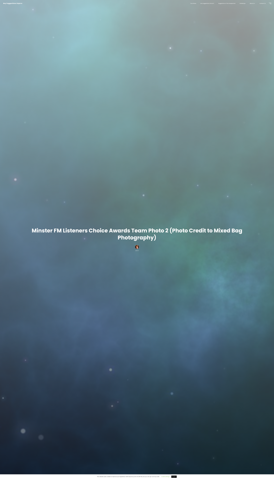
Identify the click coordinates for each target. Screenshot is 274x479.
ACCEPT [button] (174, 476)
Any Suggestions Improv (12, 3)
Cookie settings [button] (165, 476)
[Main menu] (270, 3)
